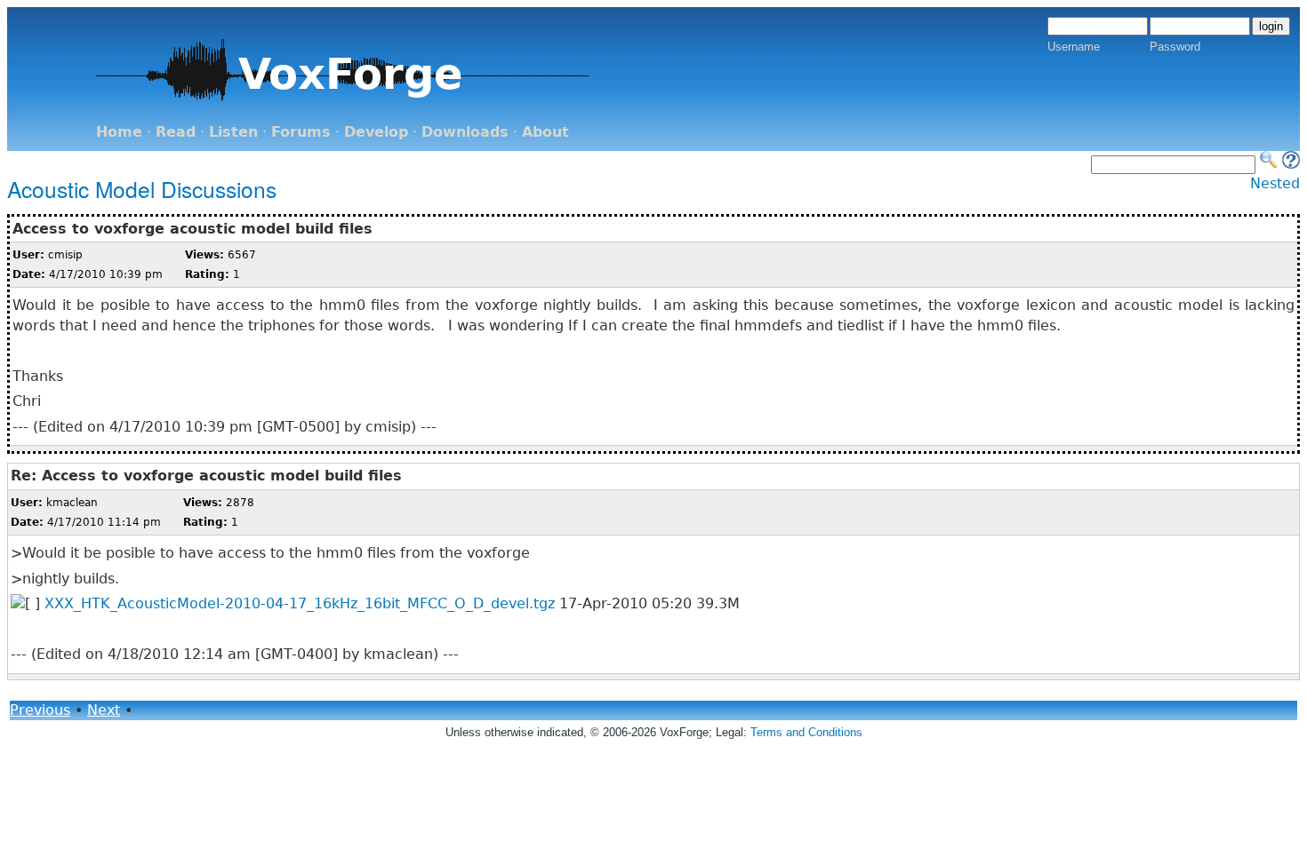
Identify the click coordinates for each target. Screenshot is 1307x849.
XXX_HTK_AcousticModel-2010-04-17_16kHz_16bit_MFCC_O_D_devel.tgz (299, 603)
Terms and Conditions (806, 732)
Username (1073, 46)
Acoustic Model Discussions (142, 188)
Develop (376, 131)
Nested (1275, 183)
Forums (301, 131)
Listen (233, 131)
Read (176, 131)
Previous (40, 710)
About (545, 131)
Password (1175, 46)
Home (119, 131)
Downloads (465, 131)
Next (103, 710)
